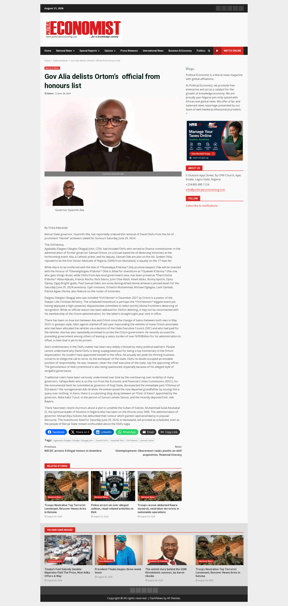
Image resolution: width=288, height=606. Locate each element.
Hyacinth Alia (117, 440)
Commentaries (55, 561)
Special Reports (88, 50)
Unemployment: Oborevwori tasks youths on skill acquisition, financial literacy (149, 451)
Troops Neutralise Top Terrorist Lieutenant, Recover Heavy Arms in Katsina (66, 486)
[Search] (209, 51)
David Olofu (102, 440)
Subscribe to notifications (202, 205)
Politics (201, 50)
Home (47, 50)
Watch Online (232, 50)
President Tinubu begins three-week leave (119, 550)
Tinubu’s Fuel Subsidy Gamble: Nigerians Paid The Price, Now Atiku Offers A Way (68, 550)
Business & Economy (180, 50)
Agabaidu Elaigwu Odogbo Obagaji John (73, 440)
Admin (50, 93)
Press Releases (129, 50)
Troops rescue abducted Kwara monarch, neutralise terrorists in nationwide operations (160, 486)
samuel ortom (147, 440)
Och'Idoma (131, 440)
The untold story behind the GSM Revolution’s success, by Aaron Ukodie (169, 550)
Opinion (108, 50)
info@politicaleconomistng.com (205, 189)
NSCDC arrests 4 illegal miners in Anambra (73, 449)
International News (153, 50)
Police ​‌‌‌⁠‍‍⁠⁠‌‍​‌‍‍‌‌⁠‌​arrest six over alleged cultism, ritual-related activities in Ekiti (113, 486)
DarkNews (156, 598)
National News (64, 50)
